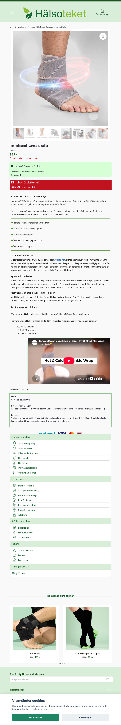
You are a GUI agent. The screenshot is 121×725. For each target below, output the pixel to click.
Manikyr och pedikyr (27, 495)
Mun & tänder (24, 500)
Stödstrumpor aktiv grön (87, 653)
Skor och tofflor (26, 550)
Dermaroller (24, 458)
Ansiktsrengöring (26, 443)
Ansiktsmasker (25, 448)
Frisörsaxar (23, 528)
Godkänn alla (35, 717)
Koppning (22, 515)
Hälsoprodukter (19, 479)
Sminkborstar (24, 537)
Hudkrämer (23, 463)
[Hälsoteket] (54, 12)
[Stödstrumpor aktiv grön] (87, 628)
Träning (22, 573)
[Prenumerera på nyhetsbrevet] (108, 679)
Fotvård (15, 544)
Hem (10, 27)
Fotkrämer (23, 560)
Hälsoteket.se (17, 689)
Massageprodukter (27, 505)
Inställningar (85, 717)
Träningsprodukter (21, 566)
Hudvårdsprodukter (21, 437)
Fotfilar (21, 555)
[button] (60, 663)
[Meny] (12, 12)
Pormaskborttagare (27, 468)
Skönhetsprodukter (21, 521)
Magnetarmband (26, 485)
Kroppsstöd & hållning (28, 490)
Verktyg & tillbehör (27, 472)
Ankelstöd (35, 653)
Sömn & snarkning (26, 510)
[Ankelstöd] (34, 628)
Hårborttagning (25, 532)
